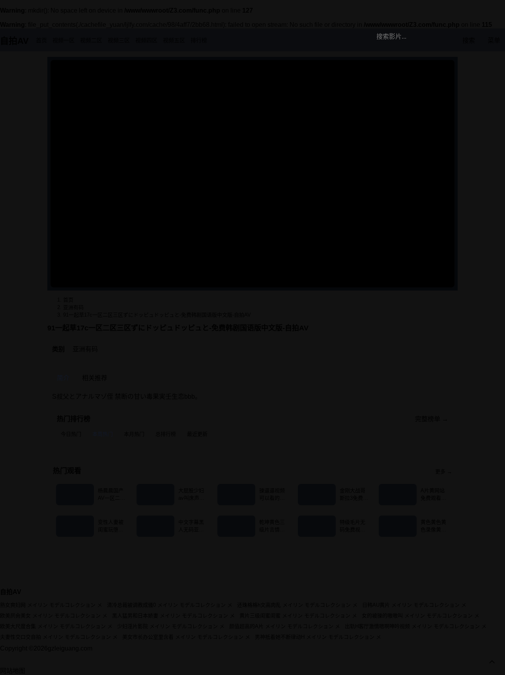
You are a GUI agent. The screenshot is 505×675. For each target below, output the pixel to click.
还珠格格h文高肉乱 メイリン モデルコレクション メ (297, 605)
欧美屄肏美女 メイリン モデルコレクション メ (53, 616)
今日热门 (71, 434)
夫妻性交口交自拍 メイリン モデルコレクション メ (59, 637)
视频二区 (91, 40)
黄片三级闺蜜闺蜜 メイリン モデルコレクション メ (298, 616)
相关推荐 (94, 378)
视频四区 (146, 40)
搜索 (468, 40)
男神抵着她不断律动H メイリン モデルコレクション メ (318, 637)
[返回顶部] (491, 661)
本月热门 (134, 434)
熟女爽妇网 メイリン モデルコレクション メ (51, 605)
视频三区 (119, 40)
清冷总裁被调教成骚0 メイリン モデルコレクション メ (169, 605)
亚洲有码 (85, 349)
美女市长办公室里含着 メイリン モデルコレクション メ (186, 637)
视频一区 (63, 40)
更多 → (443, 471)
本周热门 (102, 434)
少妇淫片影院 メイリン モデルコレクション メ (170, 626)
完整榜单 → (431, 419)
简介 (63, 378)
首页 (41, 40)
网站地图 (12, 671)
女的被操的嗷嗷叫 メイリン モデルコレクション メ (420, 616)
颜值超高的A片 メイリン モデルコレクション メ (284, 626)
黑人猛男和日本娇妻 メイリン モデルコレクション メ (173, 616)
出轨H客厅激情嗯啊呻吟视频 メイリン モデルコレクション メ (415, 626)
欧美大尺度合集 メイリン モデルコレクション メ (56, 626)
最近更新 (197, 434)
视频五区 (174, 40)
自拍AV (14, 41)
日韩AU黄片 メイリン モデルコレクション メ (414, 605)
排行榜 (199, 40)
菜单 (494, 40)
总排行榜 (165, 434)
